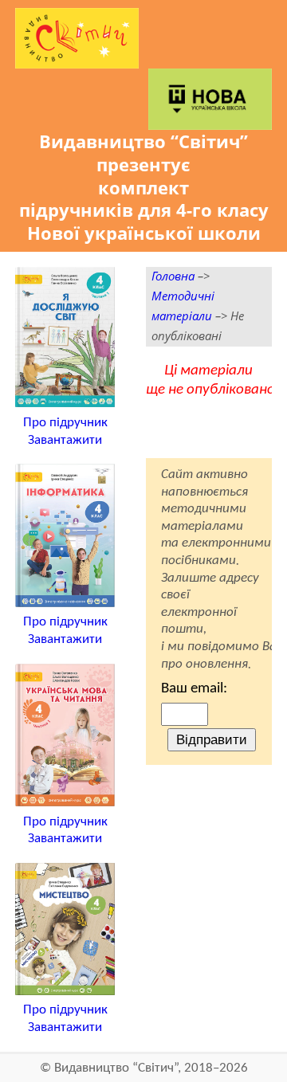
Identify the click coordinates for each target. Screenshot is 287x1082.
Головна (173, 276)
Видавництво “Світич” (116, 1068)
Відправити (211, 739)
